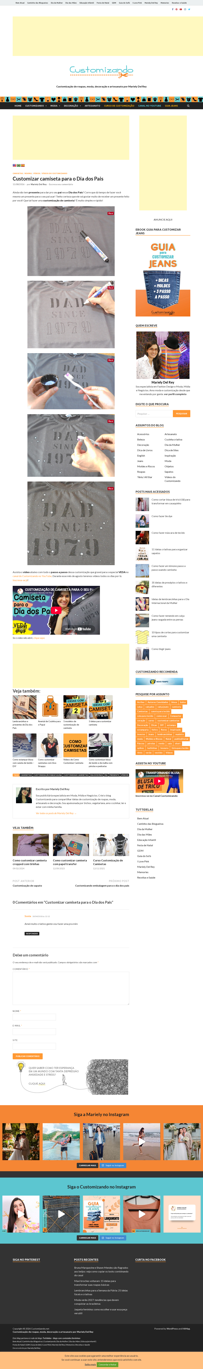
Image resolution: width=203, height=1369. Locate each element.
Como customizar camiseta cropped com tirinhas (30, 862)
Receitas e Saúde (179, 3)
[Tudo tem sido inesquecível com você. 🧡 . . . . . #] (141, 1141)
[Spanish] (23, 165)
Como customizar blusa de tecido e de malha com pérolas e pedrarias (100, 762)
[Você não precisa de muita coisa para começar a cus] (182, 1214)
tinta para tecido (180, 748)
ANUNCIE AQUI (163, 219)
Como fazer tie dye (162, 516)
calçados (150, 707)
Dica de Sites (172, 450)
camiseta (176, 707)
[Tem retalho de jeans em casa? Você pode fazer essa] (20, 1214)
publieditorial (181, 739)
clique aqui (38, 637)
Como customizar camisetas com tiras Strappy (47, 762)
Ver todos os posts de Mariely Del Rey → (56, 813)
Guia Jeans (171, 105)
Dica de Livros (145, 450)
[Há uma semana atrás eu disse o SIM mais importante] (182, 1141)
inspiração (175, 729)
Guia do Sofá (124, 3)
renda (161, 743)
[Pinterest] (176, 9)
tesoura (164, 748)
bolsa (183, 702)
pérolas (151, 743)
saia (170, 743)
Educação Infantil (87, 3)
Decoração (71, 105)
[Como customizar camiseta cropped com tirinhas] (31, 856)
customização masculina (47, 775)
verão (148, 752)
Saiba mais (90, 1364)
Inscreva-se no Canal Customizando (157, 795)
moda (140, 739)
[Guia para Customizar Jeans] (163, 315)
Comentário (21, 969)
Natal (168, 739)
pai (106, 775)
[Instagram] (185, 9)
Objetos (169, 466)
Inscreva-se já (20, 580)
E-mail (17, 1025)
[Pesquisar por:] (163, 413)
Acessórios (143, 434)
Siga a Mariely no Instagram (101, 1114)
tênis (139, 752)
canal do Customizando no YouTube (32, 575)
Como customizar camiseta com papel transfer (70, 862)
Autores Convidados (158, 702)
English (141, 455)
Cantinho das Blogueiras (37, 3)
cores (151, 720)
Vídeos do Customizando (54, 173)
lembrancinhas (164, 734)
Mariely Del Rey (151, 3)
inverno (141, 734)
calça (139, 707)
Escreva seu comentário (61, 184)
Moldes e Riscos (146, 466)
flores (164, 729)
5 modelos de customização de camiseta (71, 724)
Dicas (154, 725)
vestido (158, 752)
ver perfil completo (175, 394)
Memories (165, 3)
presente (114, 775)
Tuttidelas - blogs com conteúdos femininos (61, 1338)
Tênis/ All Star (144, 477)
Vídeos (36, 173)
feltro (155, 729)
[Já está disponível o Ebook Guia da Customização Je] (101, 1214)
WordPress (172, 1328)
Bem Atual (20, 3)
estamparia (142, 729)
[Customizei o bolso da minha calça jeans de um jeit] (61, 1214)
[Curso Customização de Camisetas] (111, 856)
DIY (162, 725)
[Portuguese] (19, 165)
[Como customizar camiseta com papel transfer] (71, 856)
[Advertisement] (108, 36)
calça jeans (163, 707)
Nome (17, 1011)
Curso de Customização (119, 105)
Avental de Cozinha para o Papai (49, 723)
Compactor (175, 716)
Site (15, 1040)
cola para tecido (145, 716)
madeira (179, 734)
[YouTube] (181, 9)
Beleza (141, 439)
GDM (114, 3)
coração (141, 720)
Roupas (28, 173)
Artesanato (92, 105)
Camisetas (18, 173)
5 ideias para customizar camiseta (100, 723)
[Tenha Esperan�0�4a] (70, 1093)
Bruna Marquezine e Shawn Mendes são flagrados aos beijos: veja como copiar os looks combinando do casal (101, 1271)
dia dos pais (96, 775)
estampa (171, 725)
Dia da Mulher (57, 3)
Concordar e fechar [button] (107, 1364)
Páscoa (140, 743)
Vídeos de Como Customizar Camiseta (73, 761)
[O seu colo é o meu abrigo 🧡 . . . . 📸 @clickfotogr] (61, 1141)
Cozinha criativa (173, 439)
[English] (14, 165)
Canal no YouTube (149, 105)
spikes (140, 748)
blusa (174, 702)
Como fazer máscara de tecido (168, 532)
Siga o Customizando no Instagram (101, 1186)
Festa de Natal (103, 3)
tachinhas (152, 748)
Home (18, 105)
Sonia (28, 916)
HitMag (186, 1328)
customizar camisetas (76, 775)
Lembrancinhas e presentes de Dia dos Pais (22, 724)
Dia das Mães (71, 3)
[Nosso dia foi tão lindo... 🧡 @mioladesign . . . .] (20, 1141)
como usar (162, 716)
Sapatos (169, 471)
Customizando (34, 105)
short (177, 743)
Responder (32, 933)
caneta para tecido (160, 711)
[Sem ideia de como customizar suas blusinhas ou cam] (141, 1214)
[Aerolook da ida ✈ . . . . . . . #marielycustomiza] (101, 1141)
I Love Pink (137, 3)
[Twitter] (189, 9)
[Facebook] (172, 9)
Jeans (140, 460)
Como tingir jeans (161, 648)
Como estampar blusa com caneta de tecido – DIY (23, 762)
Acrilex (140, 702)
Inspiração (170, 455)
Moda (53, 105)
